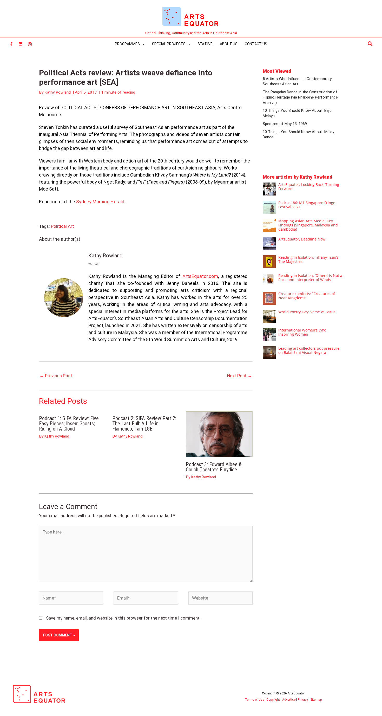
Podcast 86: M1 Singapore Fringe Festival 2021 (306, 204)
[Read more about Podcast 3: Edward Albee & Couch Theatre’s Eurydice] (219, 434)
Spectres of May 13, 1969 (285, 123)
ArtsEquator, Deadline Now (301, 239)
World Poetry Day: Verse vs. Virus (306, 311)
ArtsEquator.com (200, 276)
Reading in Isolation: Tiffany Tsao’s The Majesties (308, 259)
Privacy (303, 699)
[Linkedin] (20, 44)
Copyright (273, 699)
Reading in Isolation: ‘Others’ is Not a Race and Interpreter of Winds (310, 277)
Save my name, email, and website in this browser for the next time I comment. (123, 618)
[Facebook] (11, 44)
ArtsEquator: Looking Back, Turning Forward (308, 186)
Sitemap (316, 699)
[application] (142, 43)
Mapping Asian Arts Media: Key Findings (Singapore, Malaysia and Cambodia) (308, 225)
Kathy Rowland (105, 255)
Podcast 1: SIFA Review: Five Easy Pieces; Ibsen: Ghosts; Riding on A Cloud (69, 423)
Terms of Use (254, 699)
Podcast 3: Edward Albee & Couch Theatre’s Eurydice (214, 467)
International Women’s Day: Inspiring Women (302, 332)
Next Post (239, 375)
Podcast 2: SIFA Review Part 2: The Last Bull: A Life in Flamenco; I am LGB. (144, 423)
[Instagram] (30, 44)
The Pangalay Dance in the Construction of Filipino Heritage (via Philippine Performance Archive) (300, 97)
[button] (370, 44)
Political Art (62, 226)
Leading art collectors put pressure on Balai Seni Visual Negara (308, 350)
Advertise (288, 699)
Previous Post (55, 375)
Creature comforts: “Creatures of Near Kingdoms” (306, 295)
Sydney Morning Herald (100, 201)
